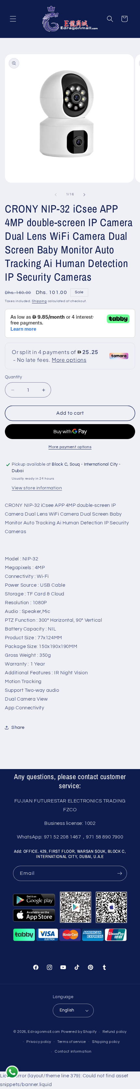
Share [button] (18, 727)
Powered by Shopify (79, 1032)
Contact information (73, 1051)
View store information (37, 488)
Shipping (39, 301)
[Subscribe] (119, 873)
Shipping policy (106, 1042)
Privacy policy (38, 1042)
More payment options (70, 447)
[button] (13, 19)
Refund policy (115, 1032)
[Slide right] (84, 195)
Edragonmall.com (44, 1032)
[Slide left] (56, 195)
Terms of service (71, 1042)
